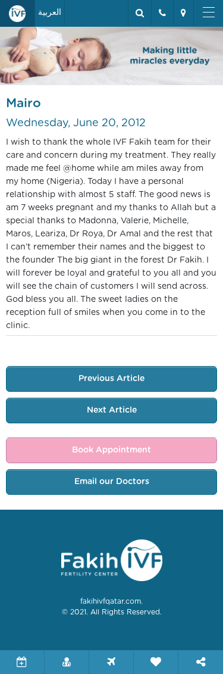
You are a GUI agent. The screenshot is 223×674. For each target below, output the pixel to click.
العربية (49, 12)
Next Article (112, 410)
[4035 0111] (162, 13)
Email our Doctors (111, 482)
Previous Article (111, 379)
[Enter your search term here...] (139, 13)
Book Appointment (111, 450)
